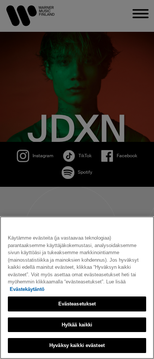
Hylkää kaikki (77, 325)
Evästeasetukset (77, 304)
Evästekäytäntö (27, 289)
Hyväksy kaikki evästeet (77, 345)
